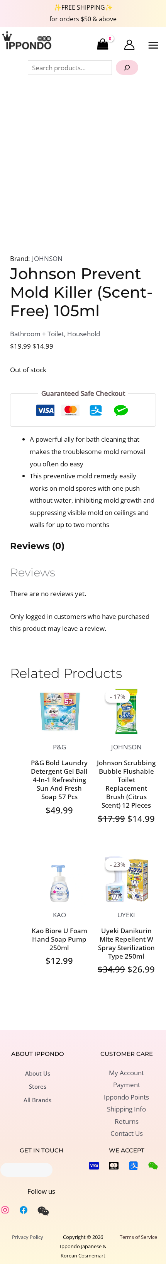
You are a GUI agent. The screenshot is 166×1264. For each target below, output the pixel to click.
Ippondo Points (126, 1097)
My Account (126, 1072)
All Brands (37, 1100)
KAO (59, 914)
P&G (59, 746)
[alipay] (133, 1166)
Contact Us (126, 1133)
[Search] (127, 67)
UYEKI (126, 914)
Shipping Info (126, 1109)
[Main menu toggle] (153, 45)
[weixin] (43, 1211)
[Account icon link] (129, 45)
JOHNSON (47, 258)
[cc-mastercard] (113, 1166)
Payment (126, 1084)
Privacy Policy (27, 1237)
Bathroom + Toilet (37, 333)
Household (83, 333)
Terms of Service (138, 1237)
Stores (37, 1086)
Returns (127, 1121)
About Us (37, 1073)
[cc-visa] (94, 1166)
